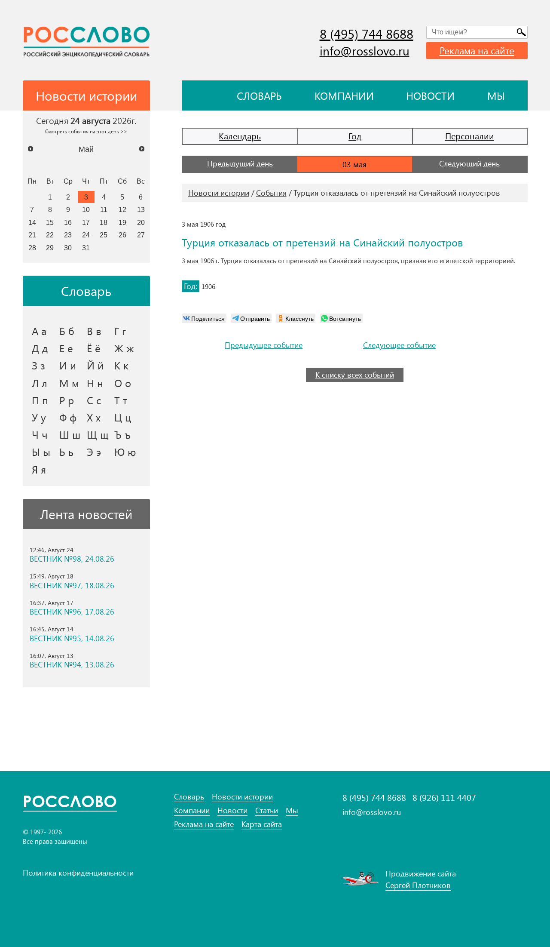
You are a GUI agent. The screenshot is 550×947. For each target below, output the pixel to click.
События (271, 193)
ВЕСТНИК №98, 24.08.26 (72, 559)
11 (103, 209)
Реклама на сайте (477, 50)
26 (122, 235)
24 (86, 235)
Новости (430, 95)
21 (32, 235)
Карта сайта (261, 824)
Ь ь (66, 451)
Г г (120, 331)
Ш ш (69, 434)
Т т (120, 400)
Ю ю (125, 451)
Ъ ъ (122, 434)
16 (68, 222)
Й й (95, 365)
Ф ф (67, 417)
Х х (94, 417)
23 (68, 235)
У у (39, 417)
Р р (66, 400)
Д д (40, 348)
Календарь (240, 135)
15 (50, 222)
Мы (496, 95)
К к (121, 365)
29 (50, 248)
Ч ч (40, 434)
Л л (39, 383)
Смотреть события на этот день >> (86, 131)
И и (67, 365)
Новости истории (218, 193)
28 (32, 248)
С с (94, 400)
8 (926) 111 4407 (444, 797)
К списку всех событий (354, 374)
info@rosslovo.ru (364, 50)
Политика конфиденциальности (78, 872)
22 (50, 235)
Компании (344, 95)
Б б (66, 331)
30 (68, 248)
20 (141, 222)
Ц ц (122, 417)
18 (103, 222)
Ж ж (124, 348)
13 (141, 209)
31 (86, 248)
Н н (95, 383)
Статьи (266, 810)
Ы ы (41, 451)
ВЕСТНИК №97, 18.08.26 (72, 585)
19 (122, 222)
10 (86, 209)
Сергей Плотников (418, 885)
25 (103, 235)
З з (38, 365)
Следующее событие (399, 345)
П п (40, 400)
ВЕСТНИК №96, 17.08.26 (72, 612)
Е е (66, 348)
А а (39, 331)
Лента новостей (86, 514)
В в (94, 331)
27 (141, 235)
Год (354, 135)
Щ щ (98, 434)
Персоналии (469, 135)
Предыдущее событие (263, 345)
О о (122, 383)
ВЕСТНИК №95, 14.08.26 (72, 638)
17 (86, 222)
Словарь (259, 95)
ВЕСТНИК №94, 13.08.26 (72, 665)
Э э (94, 451)
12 (122, 209)
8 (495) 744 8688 (366, 33)
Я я (39, 469)
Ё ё (94, 348)
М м (69, 383)
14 (32, 222)
